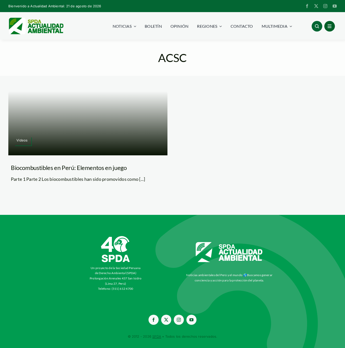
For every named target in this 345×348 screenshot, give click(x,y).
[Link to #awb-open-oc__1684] (329, 26)
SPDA (156, 336)
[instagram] (325, 6)
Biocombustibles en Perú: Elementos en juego (69, 167)
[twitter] (316, 6)
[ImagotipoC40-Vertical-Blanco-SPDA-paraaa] (116, 237)
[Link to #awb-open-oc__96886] (317, 26)
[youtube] (335, 6)
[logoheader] (35, 19)
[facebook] (307, 6)
